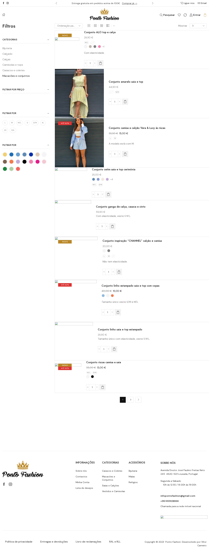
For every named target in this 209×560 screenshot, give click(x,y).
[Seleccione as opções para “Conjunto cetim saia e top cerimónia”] (108, 194)
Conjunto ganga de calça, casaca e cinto (120, 207)
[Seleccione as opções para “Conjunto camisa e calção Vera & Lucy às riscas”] (125, 154)
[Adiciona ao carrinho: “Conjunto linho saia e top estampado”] (114, 349)
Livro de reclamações (88, 541)
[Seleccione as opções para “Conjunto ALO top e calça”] (100, 63)
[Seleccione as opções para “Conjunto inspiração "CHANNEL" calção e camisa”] (119, 272)
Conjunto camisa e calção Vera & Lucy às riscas (137, 128)
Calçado (7, 54)
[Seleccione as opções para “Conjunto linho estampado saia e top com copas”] (118, 312)
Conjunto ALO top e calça (100, 32)
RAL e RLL (115, 541)
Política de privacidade (18, 541)
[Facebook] (3, 3)
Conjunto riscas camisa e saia (103, 362)
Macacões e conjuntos (16, 76)
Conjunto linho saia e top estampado (120, 329)
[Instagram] (8, 3)
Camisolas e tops (12, 64)
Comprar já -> (129, 3)
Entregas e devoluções (54, 541)
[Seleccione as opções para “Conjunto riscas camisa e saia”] (102, 387)
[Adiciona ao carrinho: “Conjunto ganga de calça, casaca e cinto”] (112, 226)
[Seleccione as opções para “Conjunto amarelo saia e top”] (125, 102)
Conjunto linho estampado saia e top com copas (130, 286)
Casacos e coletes (13, 70)
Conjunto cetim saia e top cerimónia (113, 169)
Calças (6, 59)
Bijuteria (7, 48)
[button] (56, 3)
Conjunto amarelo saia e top (126, 82)
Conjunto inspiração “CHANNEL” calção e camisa (132, 241)
